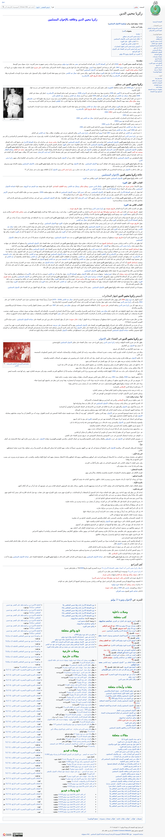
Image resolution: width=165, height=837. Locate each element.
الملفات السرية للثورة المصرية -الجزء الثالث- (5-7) (24, 763)
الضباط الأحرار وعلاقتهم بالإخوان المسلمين (122, 728)
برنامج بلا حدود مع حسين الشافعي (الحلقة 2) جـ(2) (24, 641)
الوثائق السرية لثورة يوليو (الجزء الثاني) (123, 645)
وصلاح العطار (9, 150)
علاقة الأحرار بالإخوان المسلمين (81, 665)
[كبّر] (4, 118)
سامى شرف (52, 142)
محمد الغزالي (120, 591)
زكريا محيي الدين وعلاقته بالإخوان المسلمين (125, 771)
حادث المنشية (7, 254)
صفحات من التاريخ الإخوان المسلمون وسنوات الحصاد (119, 636)
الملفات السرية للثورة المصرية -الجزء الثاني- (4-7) (24, 721)
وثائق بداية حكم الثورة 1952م (127, 720)
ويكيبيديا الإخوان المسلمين (117, 24)
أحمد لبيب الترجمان (44, 152)
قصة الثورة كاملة (130, 652)
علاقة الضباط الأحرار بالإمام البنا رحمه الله (78, 717)
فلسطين (99, 99)
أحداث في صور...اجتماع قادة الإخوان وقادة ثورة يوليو (78, 637)
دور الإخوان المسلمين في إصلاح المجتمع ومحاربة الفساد (118, 713)
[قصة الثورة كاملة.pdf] (110, 652)
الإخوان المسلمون (94, 227)
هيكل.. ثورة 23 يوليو (85, 682)
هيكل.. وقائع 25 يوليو (84, 690)
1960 (103, 124)
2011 (86, 218)
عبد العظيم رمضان (105, 640)
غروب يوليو (132, 677)
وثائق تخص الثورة (130, 723)
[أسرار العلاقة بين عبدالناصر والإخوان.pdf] (133, 660)
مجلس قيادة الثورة (132, 70)
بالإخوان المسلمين (113, 142)
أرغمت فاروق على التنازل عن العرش (124, 621)
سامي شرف (129, 186)
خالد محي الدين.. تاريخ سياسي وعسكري (78, 672)
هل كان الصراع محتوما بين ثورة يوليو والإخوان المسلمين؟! (73, 724)
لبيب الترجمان (110, 150)
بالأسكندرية (85, 76)
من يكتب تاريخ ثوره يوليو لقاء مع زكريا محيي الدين (105, 212)
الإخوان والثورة (131, 715)
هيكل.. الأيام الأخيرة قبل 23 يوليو (81, 695)
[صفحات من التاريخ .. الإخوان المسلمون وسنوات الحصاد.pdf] (129, 638)
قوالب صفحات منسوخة (107, 819)
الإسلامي (122, 387)
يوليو (120, 64)
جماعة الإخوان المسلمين (59, 254)
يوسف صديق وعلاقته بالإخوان (130, 774)
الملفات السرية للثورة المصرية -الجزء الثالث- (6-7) (24, 768)
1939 (138, 96)
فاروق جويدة (74, 208)
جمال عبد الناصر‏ (81, 220)
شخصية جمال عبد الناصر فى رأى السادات (126, 756)
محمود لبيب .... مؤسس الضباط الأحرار (79, 714)
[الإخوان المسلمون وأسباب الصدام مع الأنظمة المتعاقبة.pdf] (135, 703)
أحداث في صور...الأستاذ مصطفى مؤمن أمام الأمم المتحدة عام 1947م (73, 642)
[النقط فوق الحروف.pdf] (106, 667)
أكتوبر (118, 93)
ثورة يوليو (66, 64)
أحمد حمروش (122, 628)
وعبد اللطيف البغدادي (60, 186)
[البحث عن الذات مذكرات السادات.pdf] (104, 655)
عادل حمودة (73, 319)
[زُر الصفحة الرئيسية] (155, 9)
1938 (79, 93)
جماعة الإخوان (97, 189)
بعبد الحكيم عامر (57, 96)
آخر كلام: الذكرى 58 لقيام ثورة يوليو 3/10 (73, 794)
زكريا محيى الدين (91, 169)
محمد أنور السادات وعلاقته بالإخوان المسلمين (125, 781)
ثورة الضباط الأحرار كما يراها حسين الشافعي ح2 (124, 791)
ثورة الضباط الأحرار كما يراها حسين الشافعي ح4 (124, 796)
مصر (76, 64)
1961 (81, 127)
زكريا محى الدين (66, 169)
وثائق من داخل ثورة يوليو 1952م (84, 634)
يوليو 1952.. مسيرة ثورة (83, 709)
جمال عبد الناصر (71, 73)
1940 (94, 96)
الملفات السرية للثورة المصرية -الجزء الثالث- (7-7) (24, 773)
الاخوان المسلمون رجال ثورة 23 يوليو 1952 (81, 761)
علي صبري (37, 67)
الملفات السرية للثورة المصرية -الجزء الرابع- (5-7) (24, 799)
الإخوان (89, 150)
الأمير (28, 274)
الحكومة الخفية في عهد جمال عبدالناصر (123, 650)
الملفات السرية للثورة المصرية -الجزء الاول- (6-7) (24, 695)
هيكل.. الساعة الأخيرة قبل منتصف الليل (79, 685)
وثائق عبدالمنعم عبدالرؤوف (127, 718)
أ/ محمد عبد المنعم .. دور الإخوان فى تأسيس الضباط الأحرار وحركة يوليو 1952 (70, 754)
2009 (82, 568)
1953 (106, 112)
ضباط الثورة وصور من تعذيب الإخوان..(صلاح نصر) (124, 786)
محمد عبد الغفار (19, 150)
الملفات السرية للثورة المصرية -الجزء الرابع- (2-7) (24, 783)
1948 (117, 99)
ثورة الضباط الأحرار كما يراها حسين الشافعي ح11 (78, 610)
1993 (120, 588)
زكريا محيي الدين (135, 571)
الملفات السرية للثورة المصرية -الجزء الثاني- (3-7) (24, 716)
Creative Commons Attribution (122, 830)
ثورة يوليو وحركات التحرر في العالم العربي (78, 707)
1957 (54, 305)
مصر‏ (120, 234)
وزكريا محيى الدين (90, 276)
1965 (133, 130)
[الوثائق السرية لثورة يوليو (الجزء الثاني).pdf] (133, 648)
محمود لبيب (81, 621)
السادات (99, 276)
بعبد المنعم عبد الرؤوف (30, 186)
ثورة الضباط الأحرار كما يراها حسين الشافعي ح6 (124, 801)
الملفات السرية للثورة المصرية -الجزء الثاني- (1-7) (24, 706)
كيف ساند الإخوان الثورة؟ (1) (130, 739)
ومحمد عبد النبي (137, 152)
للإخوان (113, 448)
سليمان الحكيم (107, 657)
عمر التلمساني (106, 669)
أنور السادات (121, 652)
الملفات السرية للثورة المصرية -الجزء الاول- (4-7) (24, 685)
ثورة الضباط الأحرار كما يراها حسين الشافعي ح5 (124, 798)
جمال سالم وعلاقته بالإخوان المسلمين (127, 779)
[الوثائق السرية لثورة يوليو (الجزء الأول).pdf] (133, 643)
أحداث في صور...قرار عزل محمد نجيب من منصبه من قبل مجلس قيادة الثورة (71, 647)
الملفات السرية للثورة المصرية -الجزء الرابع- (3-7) (24, 789)
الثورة (102, 73)
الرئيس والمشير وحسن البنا (82, 741)
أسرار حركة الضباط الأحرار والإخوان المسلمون (121, 631)
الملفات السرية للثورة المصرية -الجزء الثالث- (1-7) (24, 742)
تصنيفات (139, 819)
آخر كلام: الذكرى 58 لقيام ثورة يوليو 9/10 (73, 809)
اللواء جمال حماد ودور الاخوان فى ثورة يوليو (81, 779)
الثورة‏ (60, 223)
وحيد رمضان (123, 274)
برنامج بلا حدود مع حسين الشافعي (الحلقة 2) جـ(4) (24, 651)
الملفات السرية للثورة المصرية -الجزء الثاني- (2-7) (24, 711)
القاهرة (103, 254)
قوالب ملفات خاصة (123, 819)
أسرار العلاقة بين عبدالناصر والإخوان (124, 657)
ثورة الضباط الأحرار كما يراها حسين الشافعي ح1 (124, 788)
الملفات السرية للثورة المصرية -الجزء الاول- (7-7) (24, 701)
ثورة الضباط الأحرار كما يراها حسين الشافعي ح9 (78, 605)
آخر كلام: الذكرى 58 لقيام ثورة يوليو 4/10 (73, 797)
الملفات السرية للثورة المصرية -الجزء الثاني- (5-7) (24, 727)
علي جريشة (57, 325)
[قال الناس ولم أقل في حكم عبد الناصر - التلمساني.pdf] (133, 672)
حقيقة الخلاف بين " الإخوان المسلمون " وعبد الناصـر (119, 662)
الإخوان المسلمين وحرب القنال (126, 710)
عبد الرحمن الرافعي (108, 626)
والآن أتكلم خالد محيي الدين (127, 679)
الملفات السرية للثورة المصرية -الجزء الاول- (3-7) (24, 680)
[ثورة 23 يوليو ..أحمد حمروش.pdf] (111, 628)
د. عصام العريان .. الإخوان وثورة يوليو (83, 769)
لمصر (91, 67)
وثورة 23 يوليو (117, 599)
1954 (140, 302)
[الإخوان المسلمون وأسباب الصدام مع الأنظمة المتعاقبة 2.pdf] (135, 708)
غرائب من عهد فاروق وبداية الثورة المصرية (122, 674)
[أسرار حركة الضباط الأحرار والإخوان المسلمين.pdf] (128, 633)
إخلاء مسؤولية (85, 834)
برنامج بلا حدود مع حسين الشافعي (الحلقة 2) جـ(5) (24, 657)
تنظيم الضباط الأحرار (84, 736)
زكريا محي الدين (82, 133)
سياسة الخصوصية (138, 834)
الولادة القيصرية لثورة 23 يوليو (81, 702)
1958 (116, 121)
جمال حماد (107, 650)
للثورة (125, 214)
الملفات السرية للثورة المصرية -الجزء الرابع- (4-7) (24, 794)
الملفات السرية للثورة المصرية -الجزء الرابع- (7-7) (24, 809)
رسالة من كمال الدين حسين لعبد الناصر (127, 752)
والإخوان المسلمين (97, 144)
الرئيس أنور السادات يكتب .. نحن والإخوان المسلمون (122, 754)
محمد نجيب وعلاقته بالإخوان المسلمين (127, 776)
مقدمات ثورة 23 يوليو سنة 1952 (126, 626)
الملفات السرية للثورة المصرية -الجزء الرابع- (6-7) (24, 804)
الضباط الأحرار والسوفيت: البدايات (84, 781)
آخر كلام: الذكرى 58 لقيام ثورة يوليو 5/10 (73, 799)
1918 (116, 64)
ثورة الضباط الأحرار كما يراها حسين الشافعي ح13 (78, 616)
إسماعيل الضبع (107, 243)
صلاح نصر (67, 305)
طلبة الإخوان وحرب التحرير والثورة (128, 749)
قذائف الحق (133, 591)
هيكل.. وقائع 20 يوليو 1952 (83, 675)
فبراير (84, 93)
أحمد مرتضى (104, 674)
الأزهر (5, 192)
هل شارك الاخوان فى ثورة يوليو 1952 (83, 766)
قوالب (133, 819)
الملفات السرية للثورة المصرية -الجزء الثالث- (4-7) (24, 758)
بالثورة (90, 419)
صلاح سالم (132, 101)
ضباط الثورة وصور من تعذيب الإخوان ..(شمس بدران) (122, 784)
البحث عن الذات (130, 655)
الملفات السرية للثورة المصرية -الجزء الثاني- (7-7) (24, 737)
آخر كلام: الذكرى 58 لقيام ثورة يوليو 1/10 (82, 784)
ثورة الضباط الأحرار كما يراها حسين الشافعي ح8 (124, 806)
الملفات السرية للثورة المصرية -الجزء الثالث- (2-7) (24, 747)
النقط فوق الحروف (130, 667)
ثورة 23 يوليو (132, 628)
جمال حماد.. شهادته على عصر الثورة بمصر (77, 667)
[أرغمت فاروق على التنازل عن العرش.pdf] (132, 623)
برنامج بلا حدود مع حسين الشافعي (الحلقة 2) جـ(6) (24, 662)
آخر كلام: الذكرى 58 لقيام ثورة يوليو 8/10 (73, 807)
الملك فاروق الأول (96, 76)
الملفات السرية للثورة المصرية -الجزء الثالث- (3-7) (24, 752)
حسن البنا (81, 192)
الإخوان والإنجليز (131, 725)
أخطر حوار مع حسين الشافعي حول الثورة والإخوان (123, 744)
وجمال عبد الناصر (73, 186)
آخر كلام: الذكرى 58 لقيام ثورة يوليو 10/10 (73, 812)
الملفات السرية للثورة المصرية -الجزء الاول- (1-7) (24, 670)
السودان (105, 96)
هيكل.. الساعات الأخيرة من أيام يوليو (79, 692)
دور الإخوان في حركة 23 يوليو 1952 (122, 698)
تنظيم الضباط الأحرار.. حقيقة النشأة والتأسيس (118, 691)
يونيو (121, 67)
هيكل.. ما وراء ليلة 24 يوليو (83, 687)
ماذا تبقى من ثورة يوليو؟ (83, 734)
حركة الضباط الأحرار (85, 712)
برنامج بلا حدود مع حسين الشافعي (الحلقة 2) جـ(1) (24, 636)
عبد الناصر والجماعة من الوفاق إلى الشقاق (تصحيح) (123, 764)
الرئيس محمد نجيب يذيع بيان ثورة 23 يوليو (81, 764)
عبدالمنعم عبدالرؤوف (105, 621)
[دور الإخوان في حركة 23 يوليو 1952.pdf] (110, 698)
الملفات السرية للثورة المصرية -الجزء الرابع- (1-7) (24, 778)
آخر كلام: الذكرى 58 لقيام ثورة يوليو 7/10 (73, 804)
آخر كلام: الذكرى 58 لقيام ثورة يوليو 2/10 (82, 786)
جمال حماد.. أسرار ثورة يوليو (82, 670)
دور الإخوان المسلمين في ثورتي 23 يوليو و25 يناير (79, 759)
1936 (111, 93)
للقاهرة (58, 101)
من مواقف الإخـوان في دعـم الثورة (128, 742)
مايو (132, 88)
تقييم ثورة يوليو (86, 704)
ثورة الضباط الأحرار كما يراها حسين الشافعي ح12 (78, 613)
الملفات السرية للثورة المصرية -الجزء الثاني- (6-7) (24, 732)
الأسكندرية (116, 76)
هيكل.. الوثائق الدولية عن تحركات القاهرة (78, 700)
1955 (78, 118)
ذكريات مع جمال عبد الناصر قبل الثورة (79, 739)
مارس (108, 124)
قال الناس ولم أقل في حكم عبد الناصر (124, 669)
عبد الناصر (129, 133)
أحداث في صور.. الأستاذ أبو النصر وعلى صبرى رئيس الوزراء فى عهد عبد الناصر (70, 644)
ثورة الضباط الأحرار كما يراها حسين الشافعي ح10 (78, 608)
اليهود (64, 144)
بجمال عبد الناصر (122, 96)
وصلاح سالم (84, 186)
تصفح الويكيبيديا (93, 819)
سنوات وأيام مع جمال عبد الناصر (126, 575)
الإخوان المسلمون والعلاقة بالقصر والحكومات (119, 696)
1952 (110, 112)
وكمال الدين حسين (95, 186)
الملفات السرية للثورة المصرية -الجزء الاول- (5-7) (24, 690)
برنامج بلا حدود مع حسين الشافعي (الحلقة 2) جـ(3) (24, 646)
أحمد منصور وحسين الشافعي (31, 667)
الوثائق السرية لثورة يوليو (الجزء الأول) (124, 640)
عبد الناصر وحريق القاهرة (131, 766)
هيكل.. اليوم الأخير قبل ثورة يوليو (81, 677)
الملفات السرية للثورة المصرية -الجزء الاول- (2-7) (24, 675)
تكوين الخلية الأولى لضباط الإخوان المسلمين (119, 693)
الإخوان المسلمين (89, 70)
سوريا (120, 121)
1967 (118, 67)
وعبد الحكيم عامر (14, 364)
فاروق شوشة (110, 208)
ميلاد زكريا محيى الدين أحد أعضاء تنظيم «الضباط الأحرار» (122, 568)
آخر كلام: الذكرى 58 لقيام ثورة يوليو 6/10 (73, 802)
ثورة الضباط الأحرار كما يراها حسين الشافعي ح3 (124, 793)
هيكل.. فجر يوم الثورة (84, 680)
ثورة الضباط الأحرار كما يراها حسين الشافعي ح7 (124, 803)
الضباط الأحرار (100, 64)
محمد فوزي (7, 276)
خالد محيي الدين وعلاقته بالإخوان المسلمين (126, 769)
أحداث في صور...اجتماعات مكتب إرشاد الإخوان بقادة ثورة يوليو (75, 639)
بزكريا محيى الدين (125, 246)
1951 (113, 377)
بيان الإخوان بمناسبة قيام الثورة (129, 747)
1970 (54, 299)
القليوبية (110, 88)
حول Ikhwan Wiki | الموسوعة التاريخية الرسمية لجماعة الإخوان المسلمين (111, 834)
